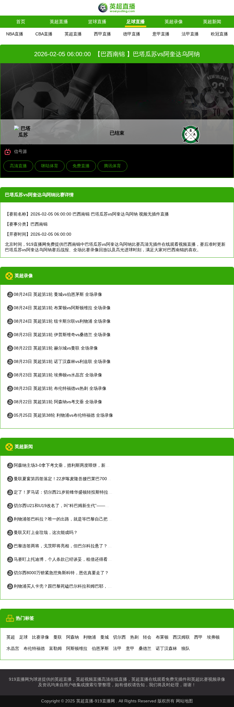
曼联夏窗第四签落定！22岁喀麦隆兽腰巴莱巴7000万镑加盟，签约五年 (81, 478)
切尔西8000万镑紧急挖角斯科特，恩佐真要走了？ (61, 572)
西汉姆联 (181, 637)
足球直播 (135, 21)
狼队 (185, 648)
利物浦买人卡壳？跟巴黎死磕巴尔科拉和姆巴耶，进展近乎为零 (73, 586)
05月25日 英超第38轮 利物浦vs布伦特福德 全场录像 (63, 415)
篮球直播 (97, 21)
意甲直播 (160, 33)
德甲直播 (131, 33)
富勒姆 (55, 648)
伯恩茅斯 (100, 648)
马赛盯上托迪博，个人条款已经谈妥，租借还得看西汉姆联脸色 (73, 559)
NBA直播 (14, 33)
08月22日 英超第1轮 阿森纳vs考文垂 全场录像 (58, 401)
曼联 (57, 637)
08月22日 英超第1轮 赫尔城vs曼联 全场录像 (56, 348)
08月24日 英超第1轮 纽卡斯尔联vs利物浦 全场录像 (62, 321)
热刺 (134, 637)
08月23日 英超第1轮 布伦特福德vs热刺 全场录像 (60, 388)
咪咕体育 (49, 165)
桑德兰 (145, 648)
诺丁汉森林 (166, 648)
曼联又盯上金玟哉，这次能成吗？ (46, 532)
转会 (147, 637)
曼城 (104, 637)
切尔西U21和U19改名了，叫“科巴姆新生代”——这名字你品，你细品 (79, 505)
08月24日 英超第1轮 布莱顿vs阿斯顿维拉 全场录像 (62, 307)
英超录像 (174, 21)
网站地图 (184, 700)
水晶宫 (12, 648)
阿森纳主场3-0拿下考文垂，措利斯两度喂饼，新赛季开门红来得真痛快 (81, 465)
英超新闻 (212, 21)
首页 (20, 21)
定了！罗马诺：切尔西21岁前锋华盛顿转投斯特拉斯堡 (65, 492)
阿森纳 (72, 637)
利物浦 (89, 637)
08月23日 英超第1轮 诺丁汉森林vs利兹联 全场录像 (62, 361)
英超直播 (59, 21)
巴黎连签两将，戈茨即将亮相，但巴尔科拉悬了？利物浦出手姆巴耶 (78, 545)
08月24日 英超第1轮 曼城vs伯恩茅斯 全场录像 (58, 294)
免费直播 (81, 165)
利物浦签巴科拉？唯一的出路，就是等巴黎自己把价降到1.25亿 (73, 519)
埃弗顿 (213, 637)
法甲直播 (190, 33)
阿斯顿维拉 (76, 648)
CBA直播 (43, 33)
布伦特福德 (34, 648)
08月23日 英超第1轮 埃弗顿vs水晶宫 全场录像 (58, 374)
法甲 (117, 648)
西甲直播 (102, 33)
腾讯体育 (112, 165)
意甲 (130, 648)
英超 (10, 637)
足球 (23, 637)
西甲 (198, 637)
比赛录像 (40, 637)
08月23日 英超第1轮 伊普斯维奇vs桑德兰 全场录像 (62, 334)
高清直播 (18, 165)
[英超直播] (117, 12)
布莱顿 (162, 637)
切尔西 (119, 637)
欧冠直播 (219, 33)
